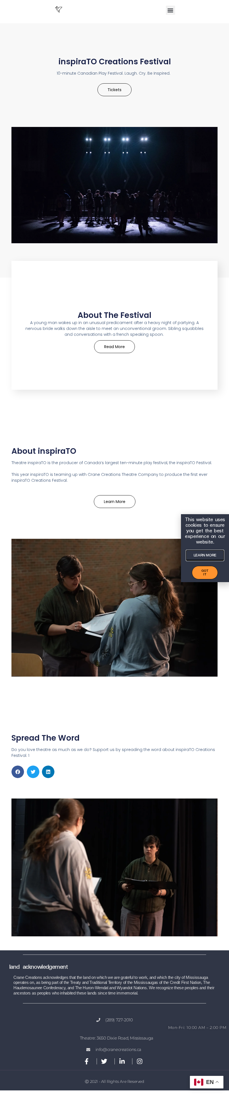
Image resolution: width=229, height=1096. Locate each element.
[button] (170, 10)
